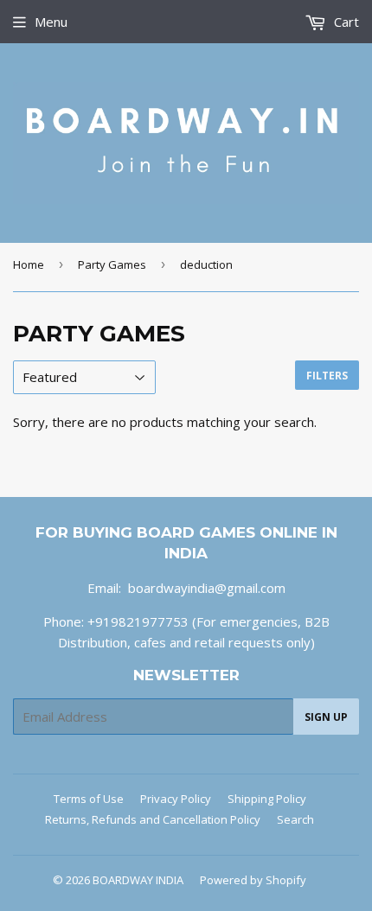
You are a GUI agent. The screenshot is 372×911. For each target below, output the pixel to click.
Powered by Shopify (253, 880)
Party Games (112, 264)
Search (295, 819)
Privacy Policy (175, 798)
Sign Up (326, 717)
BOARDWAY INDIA (138, 880)
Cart (344, 21)
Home (28, 264)
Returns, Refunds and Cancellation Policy (152, 819)
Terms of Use (89, 798)
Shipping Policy (267, 798)
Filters (327, 375)
